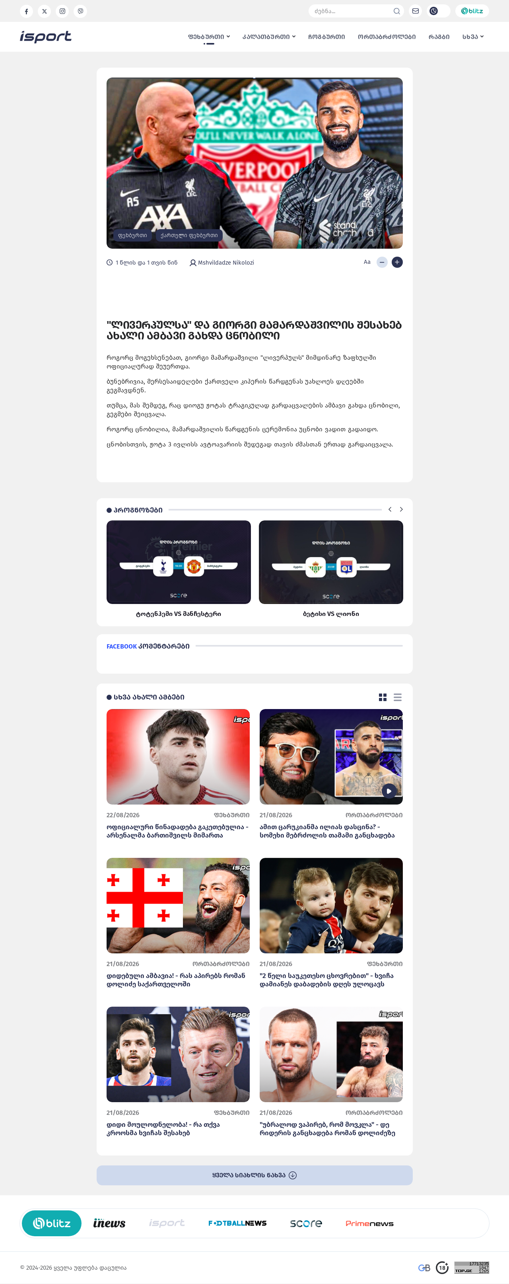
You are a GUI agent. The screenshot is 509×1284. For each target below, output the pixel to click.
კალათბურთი (267, 37)
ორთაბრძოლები (387, 37)
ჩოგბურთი (326, 37)
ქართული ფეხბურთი (189, 235)
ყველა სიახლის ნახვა (249, 1175)
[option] (179, 569)
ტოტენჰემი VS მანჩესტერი (178, 614)
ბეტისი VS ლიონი (331, 614)
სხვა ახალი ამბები (149, 697)
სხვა (471, 37)
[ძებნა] (396, 11)
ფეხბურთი (207, 37)
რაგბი (439, 37)
